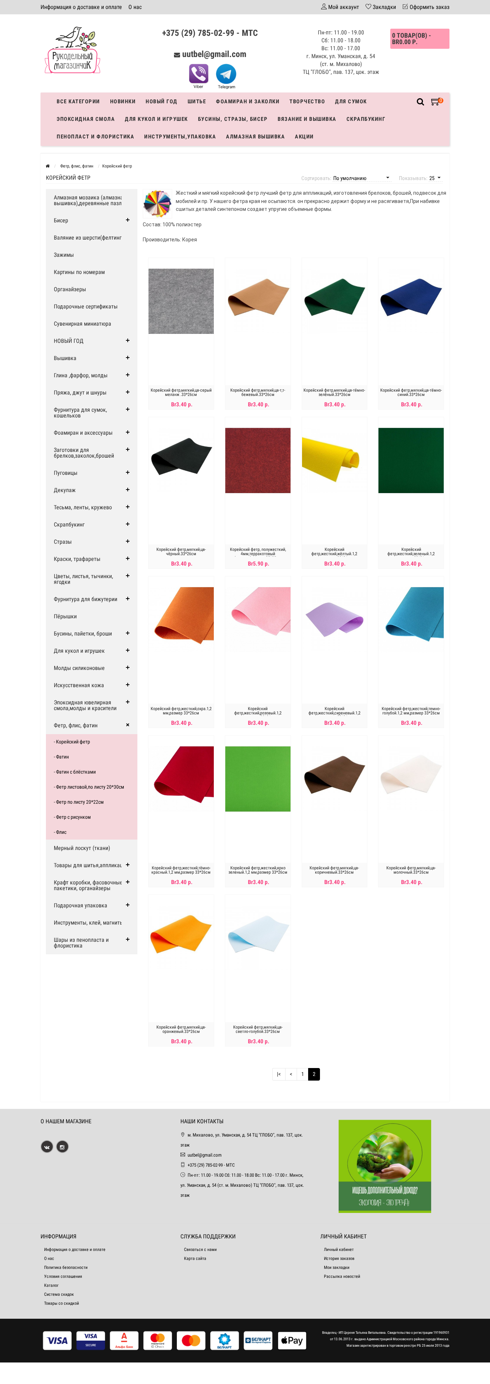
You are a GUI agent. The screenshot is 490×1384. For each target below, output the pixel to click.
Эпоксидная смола (86, 119)
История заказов (339, 1258)
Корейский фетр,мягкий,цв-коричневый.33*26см (334, 870)
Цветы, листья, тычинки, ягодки (83, 579)
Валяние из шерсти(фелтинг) (88, 237)
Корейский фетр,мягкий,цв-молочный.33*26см (411, 870)
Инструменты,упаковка (180, 136)
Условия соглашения (63, 1276)
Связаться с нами (200, 1249)
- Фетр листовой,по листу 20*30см (89, 787)
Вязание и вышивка (307, 119)
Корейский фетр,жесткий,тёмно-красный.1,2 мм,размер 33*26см (181, 870)
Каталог (51, 1285)
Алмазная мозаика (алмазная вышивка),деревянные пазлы (90, 200)
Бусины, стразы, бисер (233, 119)
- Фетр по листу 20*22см (79, 802)
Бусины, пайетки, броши (83, 633)
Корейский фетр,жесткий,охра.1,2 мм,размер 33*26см (181, 711)
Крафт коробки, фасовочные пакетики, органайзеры (88, 885)
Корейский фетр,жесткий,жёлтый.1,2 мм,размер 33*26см (334, 553)
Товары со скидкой (61, 1303)
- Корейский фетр (72, 742)
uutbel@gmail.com (214, 54)
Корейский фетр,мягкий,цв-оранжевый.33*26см (181, 1029)
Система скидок (59, 1294)
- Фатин (61, 757)
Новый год (162, 101)
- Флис (60, 832)
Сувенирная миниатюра (82, 323)
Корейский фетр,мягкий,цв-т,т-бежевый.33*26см (257, 392)
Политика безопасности (66, 1267)
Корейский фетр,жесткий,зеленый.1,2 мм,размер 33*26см (411, 553)
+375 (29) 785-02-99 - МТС (210, 33)
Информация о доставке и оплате (81, 7)
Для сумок (351, 101)
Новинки (123, 101)
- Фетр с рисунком (72, 817)
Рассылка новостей (342, 1276)
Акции (304, 136)
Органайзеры (70, 289)
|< (279, 1074)
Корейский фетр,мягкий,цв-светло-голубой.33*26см (258, 1029)
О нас (135, 7)
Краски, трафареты (77, 559)
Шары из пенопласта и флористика (81, 942)
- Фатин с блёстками (75, 772)
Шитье (197, 101)
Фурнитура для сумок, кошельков (80, 412)
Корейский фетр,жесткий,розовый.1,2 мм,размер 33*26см (258, 713)
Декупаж (65, 490)
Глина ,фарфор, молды (81, 375)
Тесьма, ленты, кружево (83, 507)
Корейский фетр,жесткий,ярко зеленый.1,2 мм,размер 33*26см (257, 870)
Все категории (78, 101)
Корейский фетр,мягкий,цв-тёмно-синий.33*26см (411, 392)
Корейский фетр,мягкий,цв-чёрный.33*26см (181, 551)
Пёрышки (65, 616)
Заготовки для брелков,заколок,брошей (84, 453)
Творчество (307, 101)
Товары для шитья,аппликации (91, 865)
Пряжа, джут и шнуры (80, 392)
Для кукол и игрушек (156, 119)
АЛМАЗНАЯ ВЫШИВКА (255, 136)
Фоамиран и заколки (247, 101)
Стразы (63, 541)
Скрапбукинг (366, 119)
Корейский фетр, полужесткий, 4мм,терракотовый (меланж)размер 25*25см (258, 553)
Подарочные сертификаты (86, 306)
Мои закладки (336, 1267)
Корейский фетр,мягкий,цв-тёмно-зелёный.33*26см (334, 392)
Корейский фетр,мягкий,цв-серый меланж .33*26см (181, 392)
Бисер (61, 220)
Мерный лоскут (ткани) (82, 848)
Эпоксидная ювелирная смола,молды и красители (85, 705)
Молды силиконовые (79, 668)
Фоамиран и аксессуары (83, 432)
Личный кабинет (339, 1249)
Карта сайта (195, 1258)
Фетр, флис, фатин (76, 725)
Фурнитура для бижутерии (85, 599)
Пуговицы (65, 472)
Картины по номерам (79, 272)
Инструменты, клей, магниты (89, 922)
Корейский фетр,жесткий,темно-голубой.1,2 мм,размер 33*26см (411, 711)
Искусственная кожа (79, 685)
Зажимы (64, 254)
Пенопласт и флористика (95, 136)
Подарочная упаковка (80, 905)
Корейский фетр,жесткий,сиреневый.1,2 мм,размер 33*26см (334, 713)
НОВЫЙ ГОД (69, 340)
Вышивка (65, 358)
